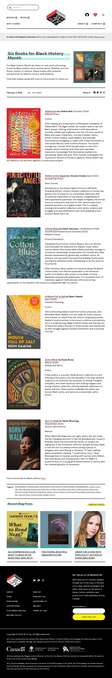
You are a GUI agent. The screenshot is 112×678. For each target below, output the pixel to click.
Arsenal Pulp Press (38, 489)
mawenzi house (53, 492)
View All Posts (96, 504)
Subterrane (51, 111)
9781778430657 (69, 487)
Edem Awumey (82, 489)
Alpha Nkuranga (24, 489)
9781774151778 (57, 487)
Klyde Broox (41, 492)
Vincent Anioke (36, 495)
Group (34, 659)
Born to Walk (52, 421)
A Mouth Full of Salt (55, 296)
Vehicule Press (24, 495)
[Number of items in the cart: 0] (103, 15)
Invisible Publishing (29, 492)
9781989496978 (82, 487)
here (43, 478)
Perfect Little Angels (55, 175)
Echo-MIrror (71, 489)
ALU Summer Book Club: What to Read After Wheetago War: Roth (22, 554)
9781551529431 (33, 487)
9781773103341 (45, 487)
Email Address (79, 606)
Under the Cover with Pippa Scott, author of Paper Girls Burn (88, 554)
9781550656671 (21, 487)
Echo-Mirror (51, 359)
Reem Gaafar (81, 492)
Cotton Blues (52, 228)
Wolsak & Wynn (49, 495)
